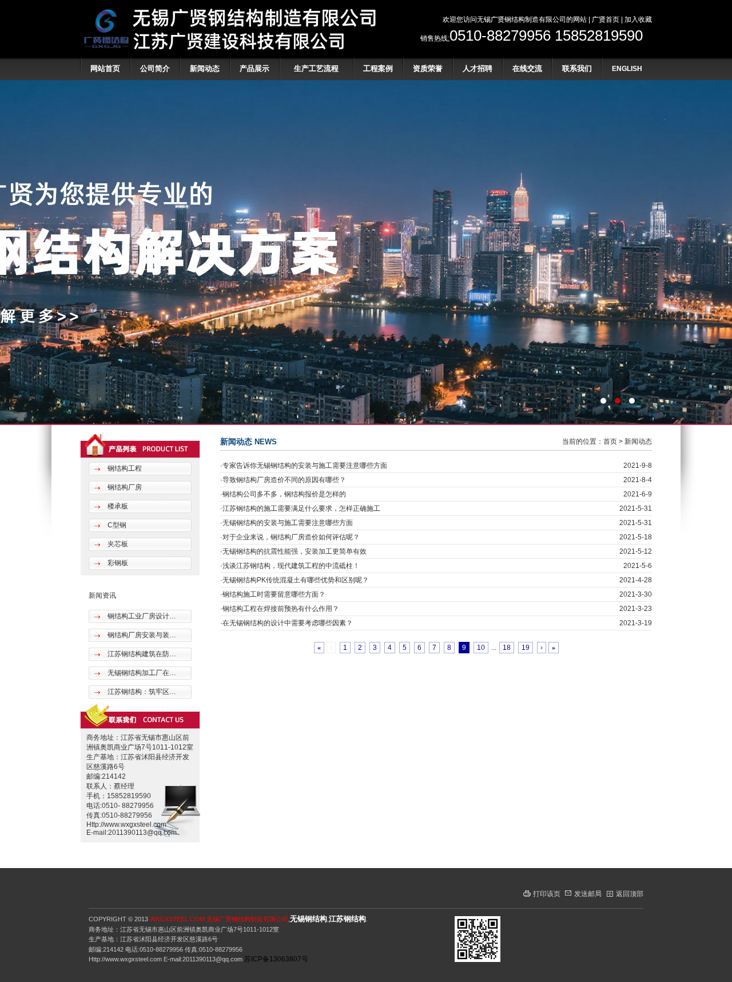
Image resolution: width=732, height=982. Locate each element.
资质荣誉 (428, 68)
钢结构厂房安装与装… (141, 635)
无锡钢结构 (308, 918)
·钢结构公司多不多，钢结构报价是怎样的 (283, 494)
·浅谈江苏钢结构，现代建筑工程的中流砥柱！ (290, 566)
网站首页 (105, 68)
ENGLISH (627, 69)
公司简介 (155, 68)
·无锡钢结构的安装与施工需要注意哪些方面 (286, 523)
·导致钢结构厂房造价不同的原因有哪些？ (283, 480)
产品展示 (254, 68)
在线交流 (527, 68)
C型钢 (116, 525)
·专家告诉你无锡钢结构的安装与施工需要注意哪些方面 (303, 466)
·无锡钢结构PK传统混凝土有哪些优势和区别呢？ (294, 580)
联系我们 (577, 68)
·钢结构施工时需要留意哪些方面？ (272, 594)
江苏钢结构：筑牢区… (141, 692)
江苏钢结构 (347, 918)
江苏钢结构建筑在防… (141, 654)
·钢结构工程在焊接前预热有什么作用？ (279, 609)
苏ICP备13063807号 (276, 959)
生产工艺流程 (316, 68)
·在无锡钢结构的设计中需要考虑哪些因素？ (286, 623)
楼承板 (117, 506)
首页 (610, 441)
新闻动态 (205, 68)
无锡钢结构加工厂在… (141, 673)
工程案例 (378, 68)
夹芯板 (117, 544)
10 (481, 648)
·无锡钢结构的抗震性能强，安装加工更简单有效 (293, 551)
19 (526, 648)
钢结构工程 (124, 468)
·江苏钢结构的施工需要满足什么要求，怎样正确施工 (300, 508)
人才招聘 (477, 68)
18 (507, 648)
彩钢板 (117, 563)
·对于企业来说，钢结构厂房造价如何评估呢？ (290, 537)
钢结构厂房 (124, 487)
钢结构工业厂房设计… (141, 616)
